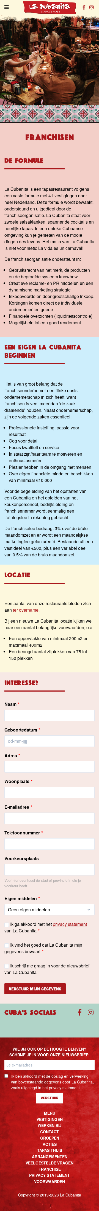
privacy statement (70, 924)
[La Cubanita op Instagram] (92, 7)
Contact (49, 1131)
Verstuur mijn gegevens (35, 989)
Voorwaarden (49, 1181)
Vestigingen (50, 1119)
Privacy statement (49, 1175)
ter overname (25, 610)
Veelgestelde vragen (49, 1163)
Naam (10, 704)
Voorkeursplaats (21, 858)
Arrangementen (49, 1156)
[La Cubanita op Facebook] (84, 7)
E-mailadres (16, 807)
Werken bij (49, 1125)
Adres (10, 755)
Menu (49, 1113)
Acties (50, 1144)
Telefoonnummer (22, 833)
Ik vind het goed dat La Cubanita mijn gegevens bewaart (43, 948)
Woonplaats (16, 781)
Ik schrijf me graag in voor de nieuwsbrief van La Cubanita (46, 969)
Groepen (49, 1138)
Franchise (49, 1169)
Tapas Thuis (49, 1150)
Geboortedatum (20, 730)
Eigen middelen (20, 898)
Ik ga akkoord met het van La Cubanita (45, 927)
